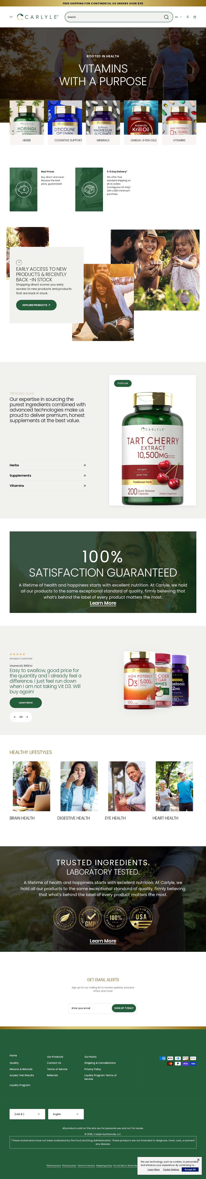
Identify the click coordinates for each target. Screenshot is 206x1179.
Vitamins (179, 140)
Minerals (103, 140)
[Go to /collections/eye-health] (127, 790)
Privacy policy (69, 1165)
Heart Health (165, 818)
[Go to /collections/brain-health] (31, 790)
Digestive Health (73, 818)
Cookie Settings (171, 1169)
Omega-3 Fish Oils (141, 140)
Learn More (154, 1169)
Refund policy (54, 1165)
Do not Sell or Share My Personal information (136, 1165)
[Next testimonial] (27, 717)
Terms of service (86, 1165)
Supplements (45, 475)
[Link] (103, 189)
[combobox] (119, 17)
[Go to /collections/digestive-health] (79, 790)
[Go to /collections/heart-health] (174, 790)
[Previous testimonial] (14, 717)
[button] (187, 16)
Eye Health (115, 818)
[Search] (166, 17)
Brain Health (22, 818)
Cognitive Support (65, 140)
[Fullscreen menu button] (11, 17)
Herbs (27, 140)
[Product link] (27, 122)
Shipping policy (104, 1165)
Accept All (190, 1169)
